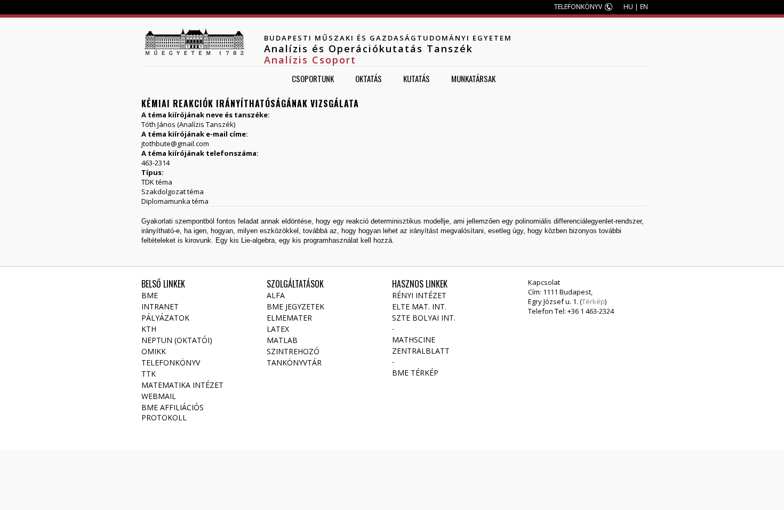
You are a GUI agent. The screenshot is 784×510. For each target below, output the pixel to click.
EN (644, 6)
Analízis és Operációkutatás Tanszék (368, 48)
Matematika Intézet (182, 385)
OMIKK (153, 351)
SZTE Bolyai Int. (423, 318)
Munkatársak (473, 78)
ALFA (276, 295)
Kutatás (416, 78)
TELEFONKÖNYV (578, 6)
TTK (148, 374)
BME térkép (415, 373)
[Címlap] (194, 41)
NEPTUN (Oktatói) (176, 340)
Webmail (158, 396)
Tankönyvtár (294, 362)
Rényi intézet (419, 295)
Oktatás (368, 78)
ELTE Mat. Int (418, 306)
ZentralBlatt (421, 351)
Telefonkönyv (170, 362)
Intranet (160, 306)
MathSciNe (413, 339)
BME (149, 295)
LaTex (278, 329)
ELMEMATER (289, 318)
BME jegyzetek (295, 306)
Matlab (282, 340)
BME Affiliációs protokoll (172, 412)
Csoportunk (313, 78)
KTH (148, 329)
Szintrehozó (293, 351)
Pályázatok (165, 318)
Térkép (593, 301)
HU (628, 6)
